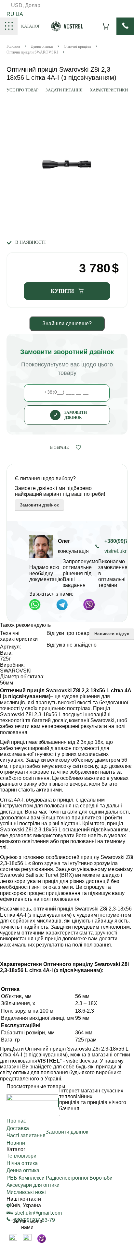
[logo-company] (67, 29)
